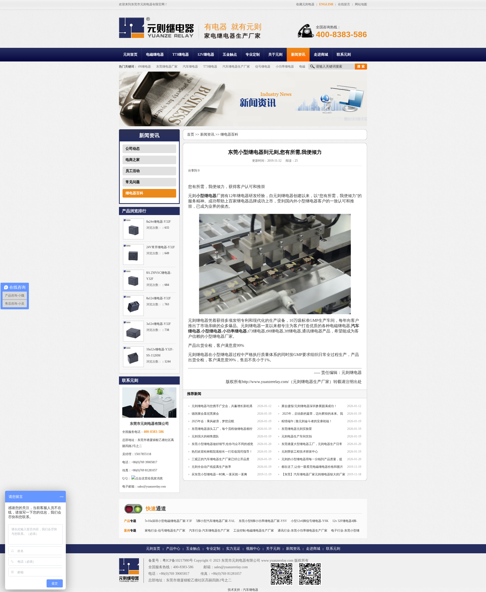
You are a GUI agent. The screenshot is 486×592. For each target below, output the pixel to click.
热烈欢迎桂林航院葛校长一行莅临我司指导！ (222, 451)
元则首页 (130, 54)
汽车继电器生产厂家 (236, 66)
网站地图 (361, 4)
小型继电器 (206, 196)
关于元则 (275, 54)
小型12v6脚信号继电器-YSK (310, 521)
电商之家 (133, 160)
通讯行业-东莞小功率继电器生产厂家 (302, 530)
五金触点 (230, 54)
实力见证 (233, 549)
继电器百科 (134, 193)
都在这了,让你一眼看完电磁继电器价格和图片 (312, 467)
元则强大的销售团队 (205, 436)
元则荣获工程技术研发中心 (299, 451)
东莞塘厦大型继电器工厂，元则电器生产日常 (311, 444)
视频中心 (253, 549)
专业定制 (253, 54)
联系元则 (344, 54)
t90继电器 (144, 66)
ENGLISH (326, 4)
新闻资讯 (298, 54)
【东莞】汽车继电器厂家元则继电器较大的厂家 (313, 474)
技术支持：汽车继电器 (243, 589)
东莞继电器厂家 (166, 66)
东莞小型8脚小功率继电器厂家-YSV (263, 521)
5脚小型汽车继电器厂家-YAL (215, 521)
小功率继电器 (285, 66)
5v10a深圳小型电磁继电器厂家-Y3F (168, 521)
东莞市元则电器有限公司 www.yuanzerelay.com (257, 560)
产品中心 (173, 549)
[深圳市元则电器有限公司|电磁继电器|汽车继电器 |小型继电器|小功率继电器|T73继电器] (156, 37)
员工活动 (133, 171)
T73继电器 (180, 54)
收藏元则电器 (305, 4)
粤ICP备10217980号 (178, 560)
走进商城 (321, 54)
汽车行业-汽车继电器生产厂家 (209, 530)
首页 (190, 134)
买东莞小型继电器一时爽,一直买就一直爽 (219, 474)
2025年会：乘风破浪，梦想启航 (213, 421)
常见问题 (133, 182)
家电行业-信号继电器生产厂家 (165, 530)
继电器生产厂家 (315, 381)
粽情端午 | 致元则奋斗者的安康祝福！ (306, 421)
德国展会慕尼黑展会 (205, 413)
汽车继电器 (190, 66)
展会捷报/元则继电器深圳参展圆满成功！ (309, 406)
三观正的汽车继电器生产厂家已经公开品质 (220, 459)
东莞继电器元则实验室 (296, 429)
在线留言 (344, 4)
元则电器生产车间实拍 (296, 436)
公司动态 (133, 149)
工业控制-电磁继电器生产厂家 (253, 530)
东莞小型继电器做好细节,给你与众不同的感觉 (222, 444)
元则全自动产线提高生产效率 (211, 467)
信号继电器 (262, 66)
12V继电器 (205, 54)
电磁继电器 (155, 54)
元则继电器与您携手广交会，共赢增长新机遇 (222, 406)
